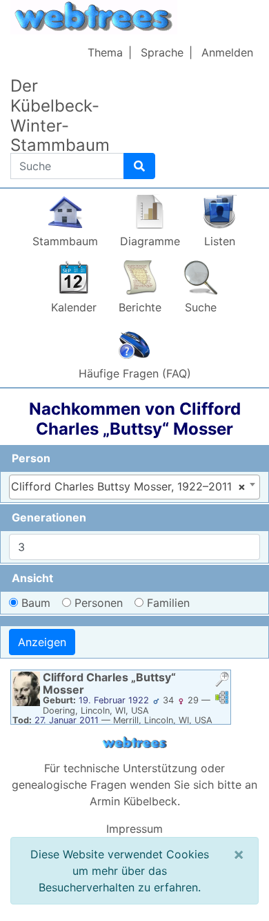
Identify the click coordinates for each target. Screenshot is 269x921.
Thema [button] (105, 52)
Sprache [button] (162, 52)
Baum (35, 603)
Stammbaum (65, 241)
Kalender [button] (74, 307)
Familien (168, 603)
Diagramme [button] (150, 241)
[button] (222, 681)
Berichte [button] (140, 307)
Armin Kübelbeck (133, 801)
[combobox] (134, 487)
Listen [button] (219, 241)
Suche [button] (201, 307)
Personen (98, 603)
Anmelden (227, 52)
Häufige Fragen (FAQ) (135, 373)
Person (31, 458)
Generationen (49, 517)
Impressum (134, 829)
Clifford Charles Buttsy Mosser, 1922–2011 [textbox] (128, 486)
